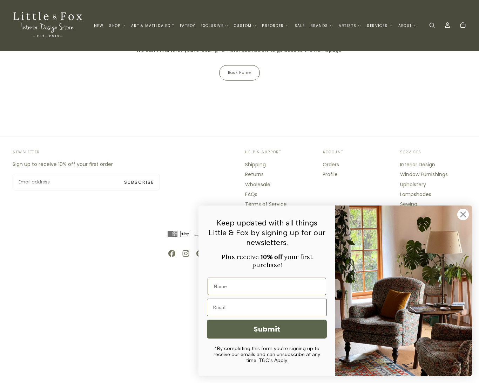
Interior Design (417, 164)
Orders (331, 164)
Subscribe (139, 182)
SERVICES (377, 25)
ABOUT (405, 25)
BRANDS (319, 25)
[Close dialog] (463, 214)
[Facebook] (172, 253)
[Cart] (462, 26)
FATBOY (187, 25)
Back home (239, 72)
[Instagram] (186, 253)
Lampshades (415, 194)
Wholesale (257, 184)
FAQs (251, 194)
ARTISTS (348, 25)
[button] (432, 26)
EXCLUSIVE (212, 25)
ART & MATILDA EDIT (152, 25)
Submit (267, 329)
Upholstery (413, 184)
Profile (330, 174)
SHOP (115, 25)
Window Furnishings (424, 174)
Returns (254, 174)
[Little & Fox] (48, 243)
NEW (98, 25)
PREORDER (273, 25)
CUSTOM (242, 25)
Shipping (255, 164)
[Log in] (447, 26)
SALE (300, 25)
